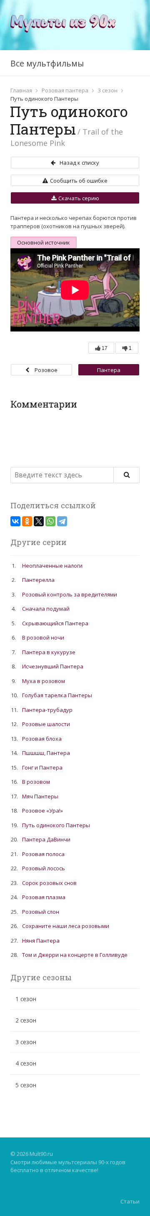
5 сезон (25, 1085)
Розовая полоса (43, 854)
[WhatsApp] (50, 521)
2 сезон (25, 1020)
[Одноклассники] (27, 521)
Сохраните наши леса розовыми (65, 926)
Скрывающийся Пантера (55, 623)
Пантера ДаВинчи (106, 370)
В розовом (36, 781)
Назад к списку (79, 162)
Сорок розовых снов (49, 883)
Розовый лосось (43, 868)
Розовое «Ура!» (45, 370)
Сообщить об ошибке (79, 180)
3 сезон (108, 90)
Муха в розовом (43, 681)
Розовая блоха (42, 738)
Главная (21, 90)
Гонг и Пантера (42, 767)
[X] (39, 521)
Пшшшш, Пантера (46, 753)
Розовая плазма (43, 897)
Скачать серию (78, 198)
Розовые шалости (46, 724)
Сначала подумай (46, 608)
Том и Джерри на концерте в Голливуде (75, 955)
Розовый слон (40, 911)
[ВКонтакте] (15, 521)
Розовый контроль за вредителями (69, 594)
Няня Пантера (41, 940)
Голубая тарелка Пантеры (57, 695)
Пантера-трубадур (47, 710)
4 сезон (25, 1063)
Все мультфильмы (47, 63)
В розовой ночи (43, 637)
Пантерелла (38, 580)
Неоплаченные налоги (52, 565)
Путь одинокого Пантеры (56, 825)
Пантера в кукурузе (48, 652)
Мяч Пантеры (40, 796)
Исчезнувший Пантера (52, 666)
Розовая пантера (65, 90)
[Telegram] (62, 521)
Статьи (130, 1201)
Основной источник (43, 242)
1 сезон (25, 999)
